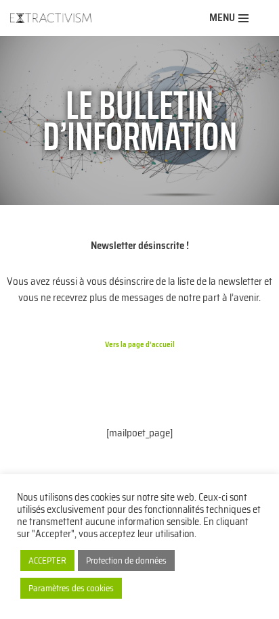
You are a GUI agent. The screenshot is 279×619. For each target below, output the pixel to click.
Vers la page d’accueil (140, 344)
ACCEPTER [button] (47, 560)
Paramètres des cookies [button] (71, 588)
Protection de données (126, 560)
